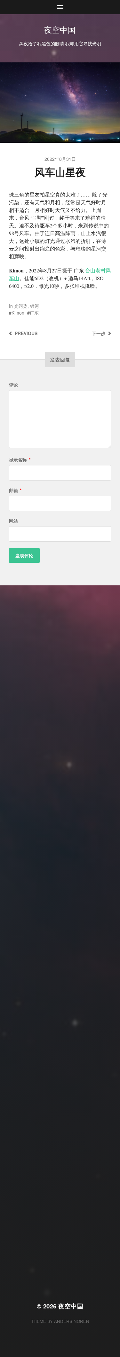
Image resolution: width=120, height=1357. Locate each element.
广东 (34, 312)
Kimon (18, 312)
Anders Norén (71, 1321)
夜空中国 (60, 29)
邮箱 (15, 490)
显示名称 (19, 459)
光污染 (21, 306)
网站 (13, 521)
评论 (13, 384)
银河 (34, 306)
